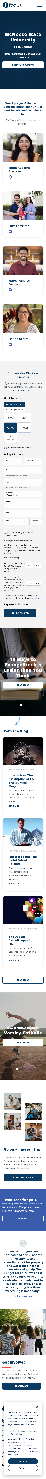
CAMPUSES (17, 53)
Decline (23, 1468)
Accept (23, 1461)
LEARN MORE (21, 1386)
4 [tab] (28, 1069)
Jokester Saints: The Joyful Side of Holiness (23, 860)
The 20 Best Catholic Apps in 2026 (20, 940)
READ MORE (23, 685)
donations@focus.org (23, 390)
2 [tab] (25, 705)
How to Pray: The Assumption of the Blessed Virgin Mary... (22, 780)
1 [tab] (21, 705)
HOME (7, 53)
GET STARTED (23, 1218)
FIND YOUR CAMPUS (23, 1177)
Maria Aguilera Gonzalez (19, 169)
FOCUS (15, 5)
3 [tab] (25, 1069)
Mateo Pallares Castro (19, 282)
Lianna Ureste (18, 339)
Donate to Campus (23, 64)
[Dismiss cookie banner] (37, 1407)
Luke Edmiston (18, 226)
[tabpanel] (23, 672)
